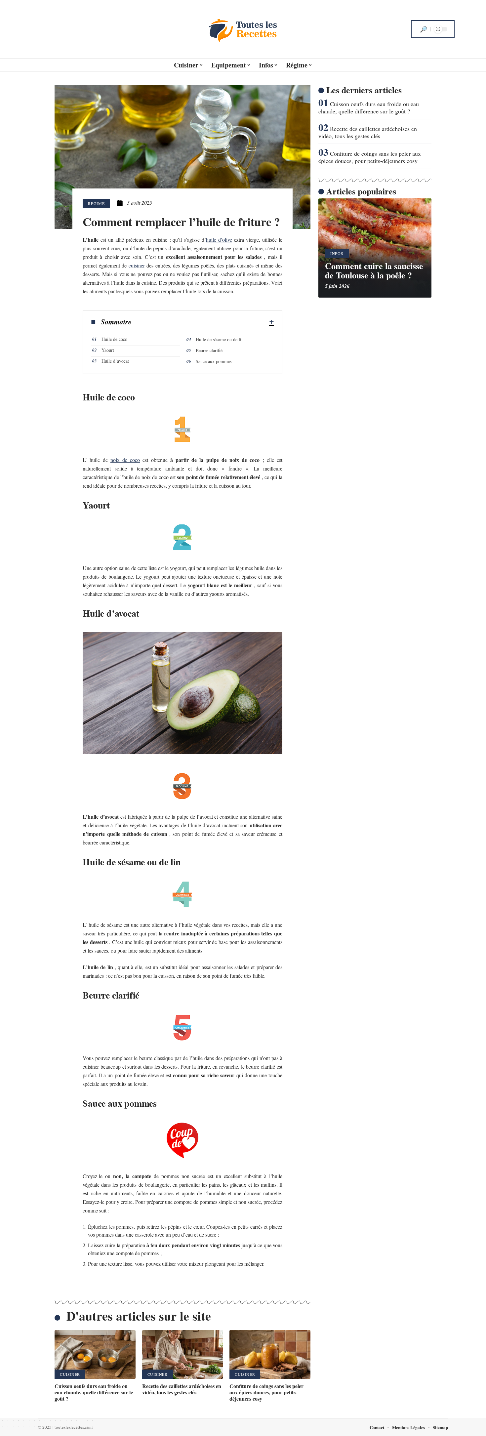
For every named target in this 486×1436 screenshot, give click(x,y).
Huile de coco (114, 339)
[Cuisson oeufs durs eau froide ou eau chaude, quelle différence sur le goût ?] (95, 1354)
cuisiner (137, 265)
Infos (337, 253)
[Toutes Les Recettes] (243, 29)
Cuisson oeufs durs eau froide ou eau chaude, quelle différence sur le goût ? (94, 1392)
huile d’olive (219, 239)
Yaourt (107, 350)
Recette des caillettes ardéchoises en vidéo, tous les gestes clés (181, 1389)
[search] (423, 29)
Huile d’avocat (115, 361)
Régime (96, 203)
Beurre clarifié (209, 350)
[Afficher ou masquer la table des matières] (203, 322)
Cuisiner (70, 1374)
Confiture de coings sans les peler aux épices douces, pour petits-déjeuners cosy (266, 1392)
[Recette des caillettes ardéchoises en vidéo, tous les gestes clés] (182, 1354)
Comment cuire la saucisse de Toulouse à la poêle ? (374, 271)
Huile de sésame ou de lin (220, 339)
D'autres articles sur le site (138, 1316)
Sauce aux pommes (213, 361)
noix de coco (125, 459)
